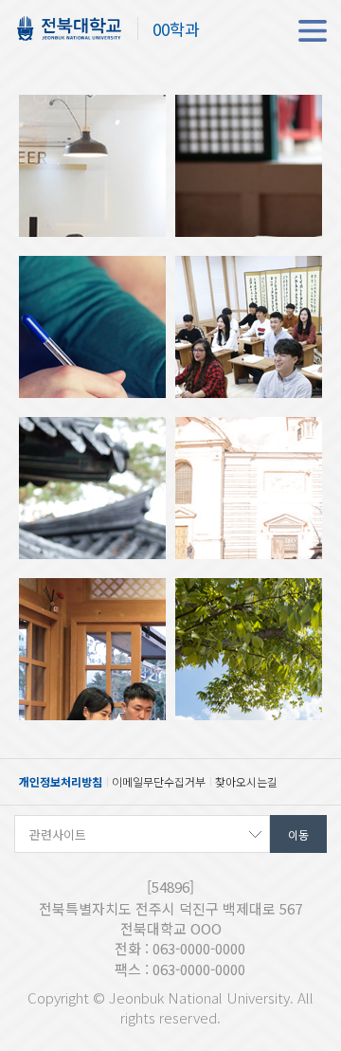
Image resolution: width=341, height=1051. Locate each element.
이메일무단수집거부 (159, 781)
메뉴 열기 (312, 31)
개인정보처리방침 (60, 781)
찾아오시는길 (246, 781)
